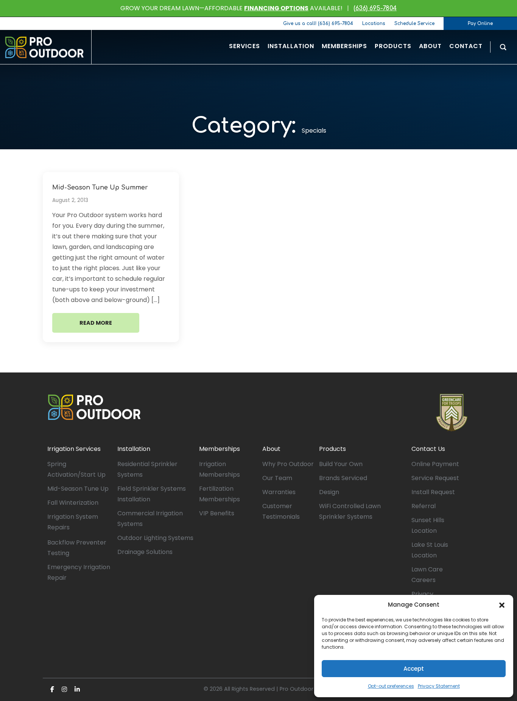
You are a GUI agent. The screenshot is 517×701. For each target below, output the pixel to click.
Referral (423, 506)
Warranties (279, 492)
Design (329, 492)
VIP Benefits (216, 513)
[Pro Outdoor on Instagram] (64, 689)
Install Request (433, 492)
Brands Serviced (343, 478)
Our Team (277, 478)
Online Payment (435, 464)
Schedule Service (414, 23)
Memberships (219, 448)
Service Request (435, 478)
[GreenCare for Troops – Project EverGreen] (452, 412)
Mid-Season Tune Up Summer (100, 187)
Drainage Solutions (145, 552)
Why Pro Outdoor (288, 464)
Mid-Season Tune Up (78, 488)
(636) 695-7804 (375, 8)
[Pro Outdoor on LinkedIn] (77, 689)
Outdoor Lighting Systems (155, 538)
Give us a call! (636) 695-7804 (318, 23)
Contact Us (428, 448)
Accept (413, 669)
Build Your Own (341, 464)
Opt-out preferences (391, 686)
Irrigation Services (74, 448)
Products (332, 448)
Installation (133, 448)
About (271, 448)
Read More (95, 323)
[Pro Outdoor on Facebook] (52, 689)
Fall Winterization (72, 502)
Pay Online (480, 23)
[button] (502, 605)
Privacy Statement (439, 686)
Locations (373, 23)
